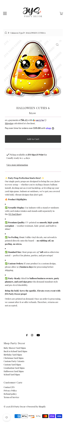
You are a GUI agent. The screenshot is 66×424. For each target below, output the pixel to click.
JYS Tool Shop (14, 214)
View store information (17, 164)
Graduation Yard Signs (14, 367)
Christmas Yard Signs (13, 358)
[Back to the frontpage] (6, 33)
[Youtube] (38, 335)
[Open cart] (61, 13)
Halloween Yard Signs (14, 371)
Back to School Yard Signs (15, 351)
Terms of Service (11, 397)
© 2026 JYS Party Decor (14, 406)
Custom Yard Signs (12, 364)
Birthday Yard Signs (13, 354)
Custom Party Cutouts (14, 361)
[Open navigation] (5, 13)
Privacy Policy (10, 390)
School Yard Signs (12, 374)
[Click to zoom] (57, 44)
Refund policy (10, 393)
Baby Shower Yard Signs (15, 347)
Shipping (9, 123)
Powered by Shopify (36, 406)
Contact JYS (9, 387)
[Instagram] (32, 335)
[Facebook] (26, 335)
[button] (33, 120)
